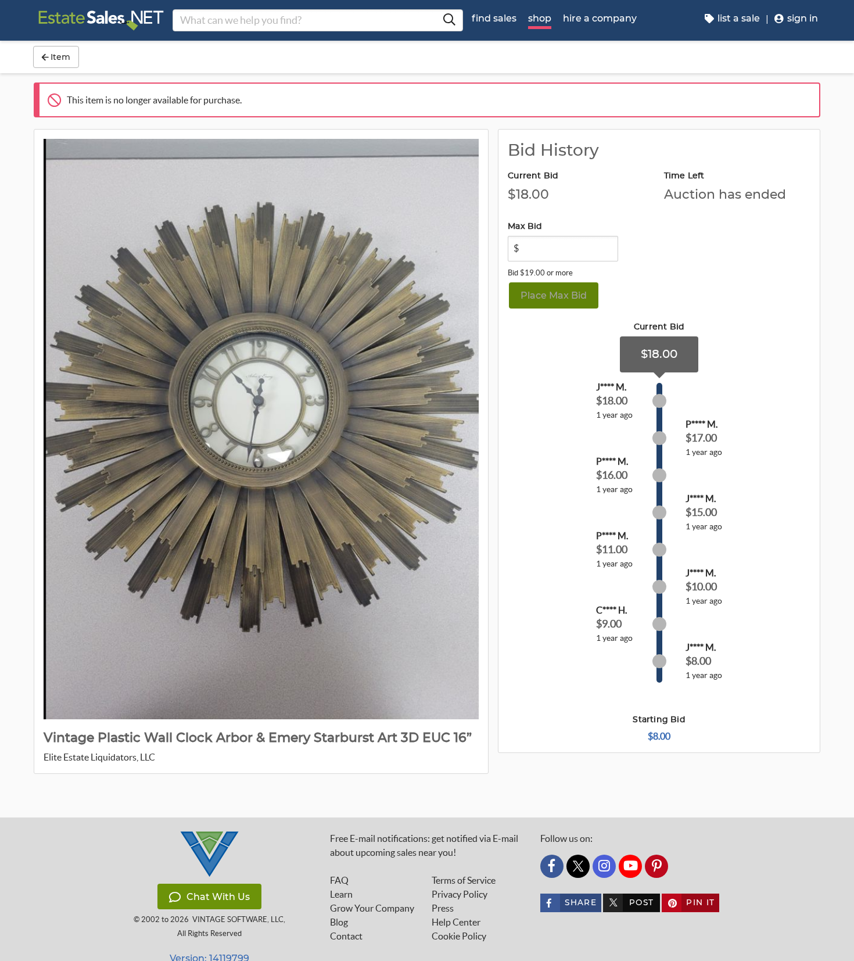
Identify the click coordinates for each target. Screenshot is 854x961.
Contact (346, 936)
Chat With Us (218, 896)
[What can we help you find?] (449, 20)
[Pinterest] (656, 866)
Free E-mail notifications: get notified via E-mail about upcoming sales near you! (424, 845)
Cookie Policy (459, 936)
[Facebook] (552, 866)
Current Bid (533, 176)
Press (443, 908)
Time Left (684, 176)
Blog (339, 922)
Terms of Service (464, 880)
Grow (372, 908)
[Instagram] (604, 866)
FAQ (339, 880)
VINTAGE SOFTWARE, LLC (238, 919)
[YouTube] (630, 866)
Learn (341, 894)
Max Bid (525, 227)
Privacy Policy (459, 894)
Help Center (456, 922)
